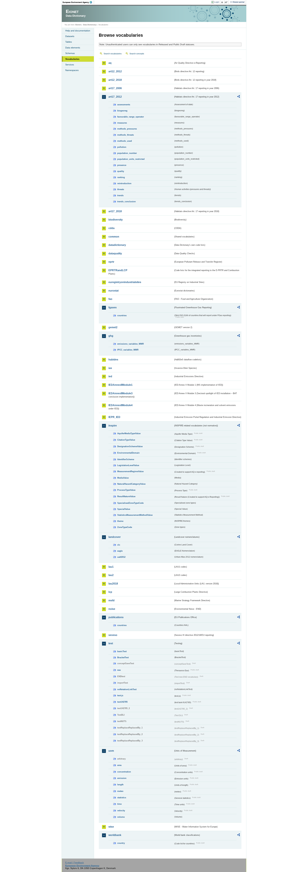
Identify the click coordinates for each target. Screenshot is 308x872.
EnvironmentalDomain (128, 453)
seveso (112, 635)
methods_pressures (127, 129)
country (121, 843)
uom (111, 750)
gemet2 (112, 327)
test (110, 643)
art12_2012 (115, 71)
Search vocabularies (113, 54)
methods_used (124, 141)
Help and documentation (77, 30)
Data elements (72, 47)
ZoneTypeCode (124, 527)
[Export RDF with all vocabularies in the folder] (238, 97)
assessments (123, 104)
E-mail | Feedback (74, 862)
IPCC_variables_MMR (127, 350)
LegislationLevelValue (128, 465)
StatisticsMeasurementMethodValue (135, 515)
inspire (112, 425)
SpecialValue (123, 509)
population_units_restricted (131, 159)
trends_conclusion (126, 201)
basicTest (122, 651)
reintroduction (124, 183)
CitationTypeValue (126, 440)
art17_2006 (115, 88)
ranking (121, 177)
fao (110, 299)
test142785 (122, 702)
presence (121, 165)
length (120, 784)
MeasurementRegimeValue (130, 471)
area (119, 765)
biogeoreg (122, 110)
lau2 (111, 575)
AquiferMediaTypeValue (129, 433)
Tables (68, 42)
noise (111, 609)
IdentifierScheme (125, 459)
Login (216, 2)
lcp (110, 592)
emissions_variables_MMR (130, 344)
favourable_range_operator (130, 117)
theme (120, 521)
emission (121, 778)
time (119, 804)
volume (121, 817)
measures (122, 123)
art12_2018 (115, 80)
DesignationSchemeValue (130, 446)
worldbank (114, 835)
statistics (121, 797)
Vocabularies (72, 59)
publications (116, 617)
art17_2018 (115, 211)
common (113, 236)
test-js (120, 695)
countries (122, 315)
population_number (127, 153)
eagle (120, 551)
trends (120, 195)
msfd (111, 600)
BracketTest (123, 657)
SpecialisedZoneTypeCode (130, 503)
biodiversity (115, 219)
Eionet (78, 25)
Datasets (69, 36)
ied (110, 376)
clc (118, 545)
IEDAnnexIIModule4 (120, 405)
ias (110, 368)
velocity (121, 810)
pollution (121, 147)
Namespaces (72, 70)
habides (113, 359)
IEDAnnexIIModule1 (120, 385)
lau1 (111, 566)
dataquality (115, 253)
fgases (112, 307)
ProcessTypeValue (126, 490)
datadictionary (117, 245)
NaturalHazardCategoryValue (131, 484)
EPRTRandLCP (117, 270)
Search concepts (136, 54)
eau (119, 670)
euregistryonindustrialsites (124, 282)
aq (109, 63)
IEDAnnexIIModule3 (120, 393)
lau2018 (113, 583)
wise (111, 826)
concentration (124, 772)
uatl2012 (121, 557)
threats (120, 189)
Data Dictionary (89, 25)
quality (120, 171)
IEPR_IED (114, 417)
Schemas (70, 53)
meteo (120, 791)
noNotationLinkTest (127, 689)
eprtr (111, 261)
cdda (111, 228)
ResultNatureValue (126, 496)
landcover (114, 537)
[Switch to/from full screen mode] (227, 2)
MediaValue (123, 478)
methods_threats (125, 135)
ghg (110, 335)
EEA (78, 2)
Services (69, 64)
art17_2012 (115, 96)
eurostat (113, 290)
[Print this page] (222, 2)
